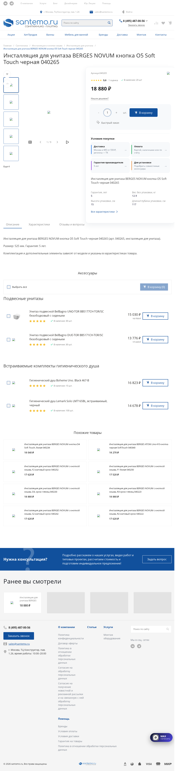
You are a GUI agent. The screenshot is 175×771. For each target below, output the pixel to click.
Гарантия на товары (70, 741)
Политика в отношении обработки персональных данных (66, 655)
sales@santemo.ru (103, 11)
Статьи (92, 627)
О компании (27, 3)
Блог (55, 3)
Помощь (106, 3)
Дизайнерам (70, 3)
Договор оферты (68, 643)
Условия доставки (68, 736)
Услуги (43, 3)
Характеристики (39, 224)
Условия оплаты (67, 731)
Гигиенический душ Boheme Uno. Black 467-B (59, 380)
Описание (12, 224)
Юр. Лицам (89, 3)
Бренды (62, 726)
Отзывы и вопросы (71, 224)
